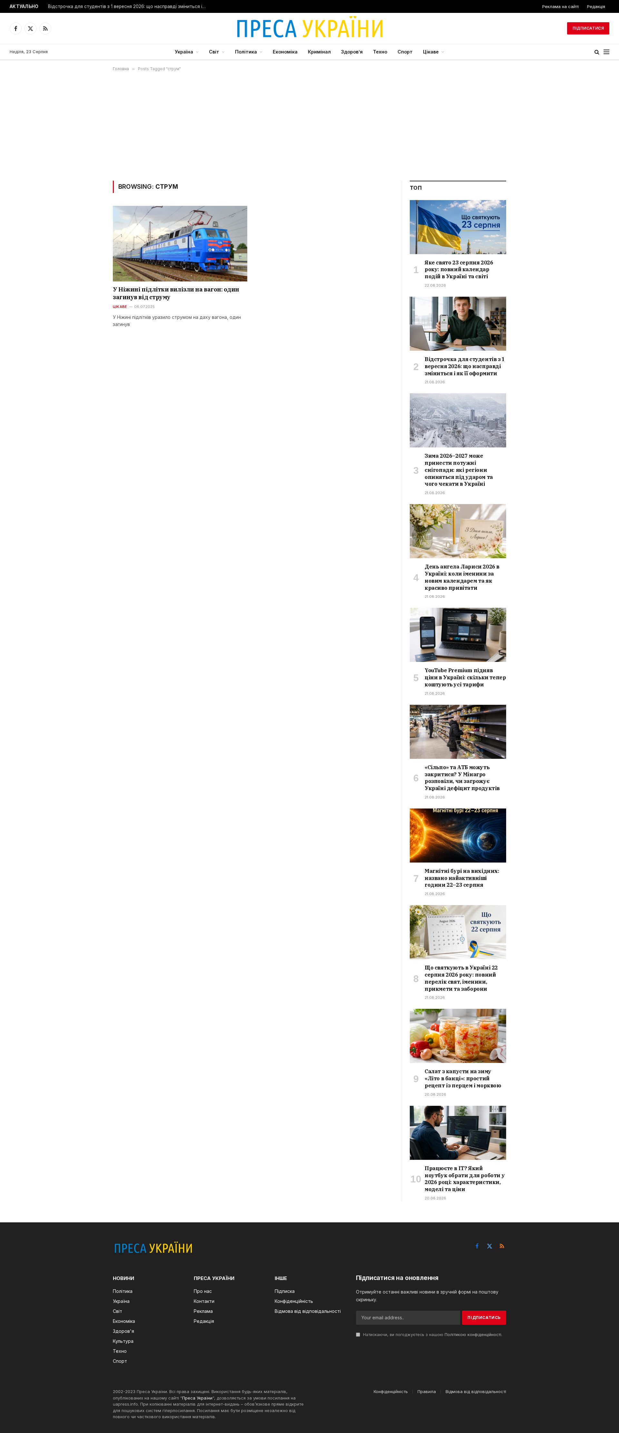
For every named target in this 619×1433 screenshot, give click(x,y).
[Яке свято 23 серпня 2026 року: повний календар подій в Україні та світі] (458, 227)
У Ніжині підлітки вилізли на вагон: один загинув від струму (176, 293)
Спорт (405, 51)
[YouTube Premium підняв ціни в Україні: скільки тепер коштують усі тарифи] (458, 635)
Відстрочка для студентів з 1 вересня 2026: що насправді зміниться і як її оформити (128, 6)
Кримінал (319, 51)
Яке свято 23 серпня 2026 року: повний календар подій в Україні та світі (459, 269)
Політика (246, 51)
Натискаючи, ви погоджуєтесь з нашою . (432, 1334)
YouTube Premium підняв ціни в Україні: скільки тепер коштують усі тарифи (465, 677)
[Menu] (606, 52)
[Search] (597, 52)
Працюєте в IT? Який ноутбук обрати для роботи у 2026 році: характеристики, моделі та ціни (465, 1178)
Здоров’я (352, 51)
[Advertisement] (309, 126)
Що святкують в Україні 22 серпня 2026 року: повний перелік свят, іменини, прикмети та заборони (461, 978)
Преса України (197, 1397)
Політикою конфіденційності (473, 1334)
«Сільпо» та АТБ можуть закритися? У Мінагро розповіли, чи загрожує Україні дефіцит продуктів (462, 777)
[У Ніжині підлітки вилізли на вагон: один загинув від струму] (180, 243)
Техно (380, 51)
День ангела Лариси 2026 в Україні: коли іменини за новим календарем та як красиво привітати (462, 577)
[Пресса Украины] (309, 28)
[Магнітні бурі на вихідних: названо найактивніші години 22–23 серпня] (458, 835)
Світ (214, 51)
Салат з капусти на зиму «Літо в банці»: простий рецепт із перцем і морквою (463, 1078)
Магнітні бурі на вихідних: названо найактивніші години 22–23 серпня (462, 878)
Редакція (596, 6)
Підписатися (588, 28)
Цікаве (431, 51)
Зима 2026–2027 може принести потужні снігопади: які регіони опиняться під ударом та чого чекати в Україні (459, 470)
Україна (184, 51)
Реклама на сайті (560, 6)
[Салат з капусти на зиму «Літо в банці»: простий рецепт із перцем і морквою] (458, 1036)
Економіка (285, 51)
